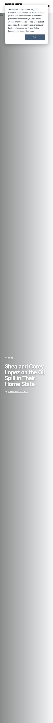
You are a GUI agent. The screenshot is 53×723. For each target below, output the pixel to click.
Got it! (35, 37)
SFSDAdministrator (18, 391)
